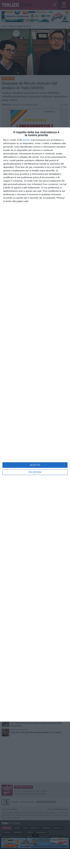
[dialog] (35, 424)
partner (26, 140)
